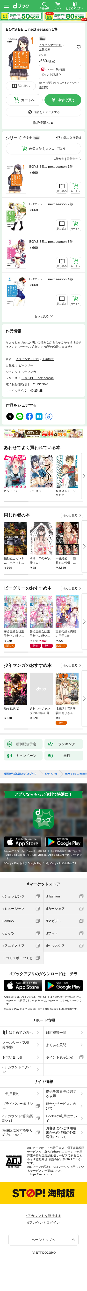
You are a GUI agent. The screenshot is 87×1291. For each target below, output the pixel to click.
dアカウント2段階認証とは (17, 1118)
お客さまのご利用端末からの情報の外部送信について (61, 1132)
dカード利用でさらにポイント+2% (58, 82)
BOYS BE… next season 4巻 (51, 279)
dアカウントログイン (16, 1069)
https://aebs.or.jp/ (41, 1174)
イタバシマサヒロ (50, 45)
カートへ (28, 100)
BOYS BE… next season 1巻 (51, 166)
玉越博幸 (44, 49)
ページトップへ (43, 1240)
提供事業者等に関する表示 (61, 1093)
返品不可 (43, 87)
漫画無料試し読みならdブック (20, 774)
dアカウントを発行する (43, 1216)
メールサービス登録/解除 (15, 1044)
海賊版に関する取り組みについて (17, 1132)
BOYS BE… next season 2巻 (51, 204)
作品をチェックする (47, 112)
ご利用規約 (10, 1094)
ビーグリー (26, 365)
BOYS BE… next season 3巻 (51, 241)
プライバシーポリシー (17, 1106)
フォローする (78, 47)
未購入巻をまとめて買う (47, 149)
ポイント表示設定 (59, 1057)
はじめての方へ (21, 1032)
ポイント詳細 (49, 74)
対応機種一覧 (56, 1032)
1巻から (59, 158)
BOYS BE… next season (38, 378)
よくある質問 (56, 1045)
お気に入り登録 (71, 137)
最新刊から (74, 158)
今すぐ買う (66, 100)
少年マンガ (29, 371)
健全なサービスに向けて (61, 1106)
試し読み (24, 86)
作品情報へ (41, 123)
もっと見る (70, 515)
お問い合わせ (12, 1057)
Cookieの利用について (61, 1118)
